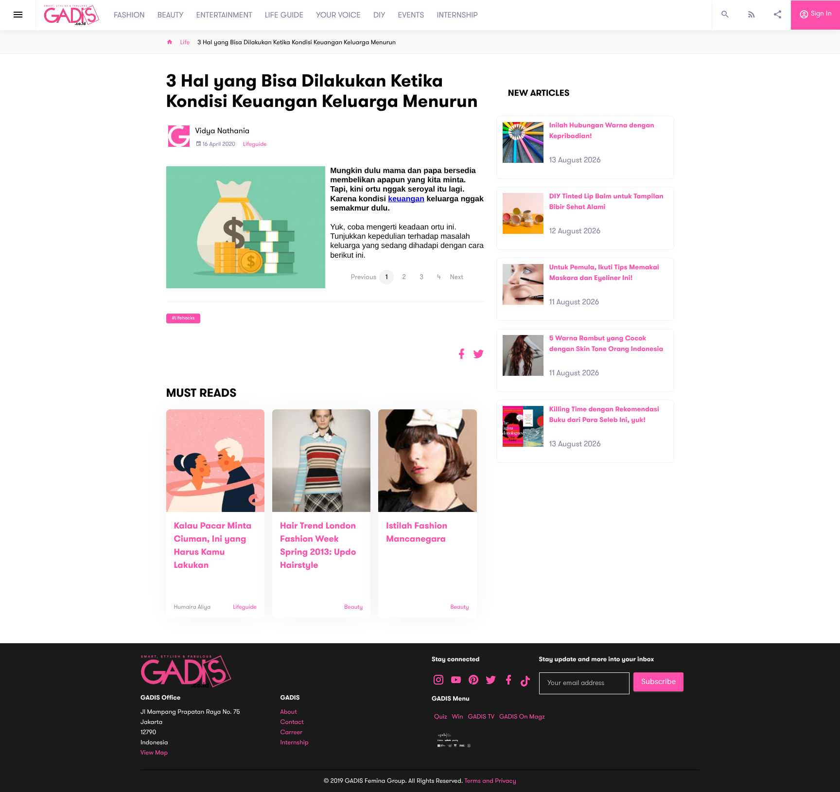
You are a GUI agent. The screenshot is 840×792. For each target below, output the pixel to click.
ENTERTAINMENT (224, 15)
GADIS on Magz (522, 716)
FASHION (129, 15)
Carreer (291, 732)
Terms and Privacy (490, 780)
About (288, 712)
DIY (379, 15)
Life (185, 42)
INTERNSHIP (457, 15)
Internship (294, 742)
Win (457, 716)
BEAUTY (171, 15)
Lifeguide (255, 144)
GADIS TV (481, 716)
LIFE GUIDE (284, 15)
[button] (478, 354)
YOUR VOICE (338, 15)
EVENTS (411, 15)
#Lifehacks (183, 318)
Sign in (820, 13)
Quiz (440, 716)
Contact (292, 722)
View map (154, 753)
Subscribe (658, 681)
